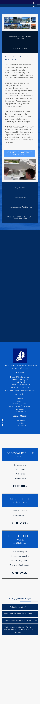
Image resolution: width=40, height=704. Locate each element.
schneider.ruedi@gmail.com (23, 390)
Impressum (20, 409)
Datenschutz (20, 412)
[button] (20, 37)
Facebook (21, 420)
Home (20, 399)
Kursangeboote (20, 404)
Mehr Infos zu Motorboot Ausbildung (19, 153)
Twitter (21, 423)
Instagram (21, 425)
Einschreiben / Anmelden (20, 406)
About (20, 401)
